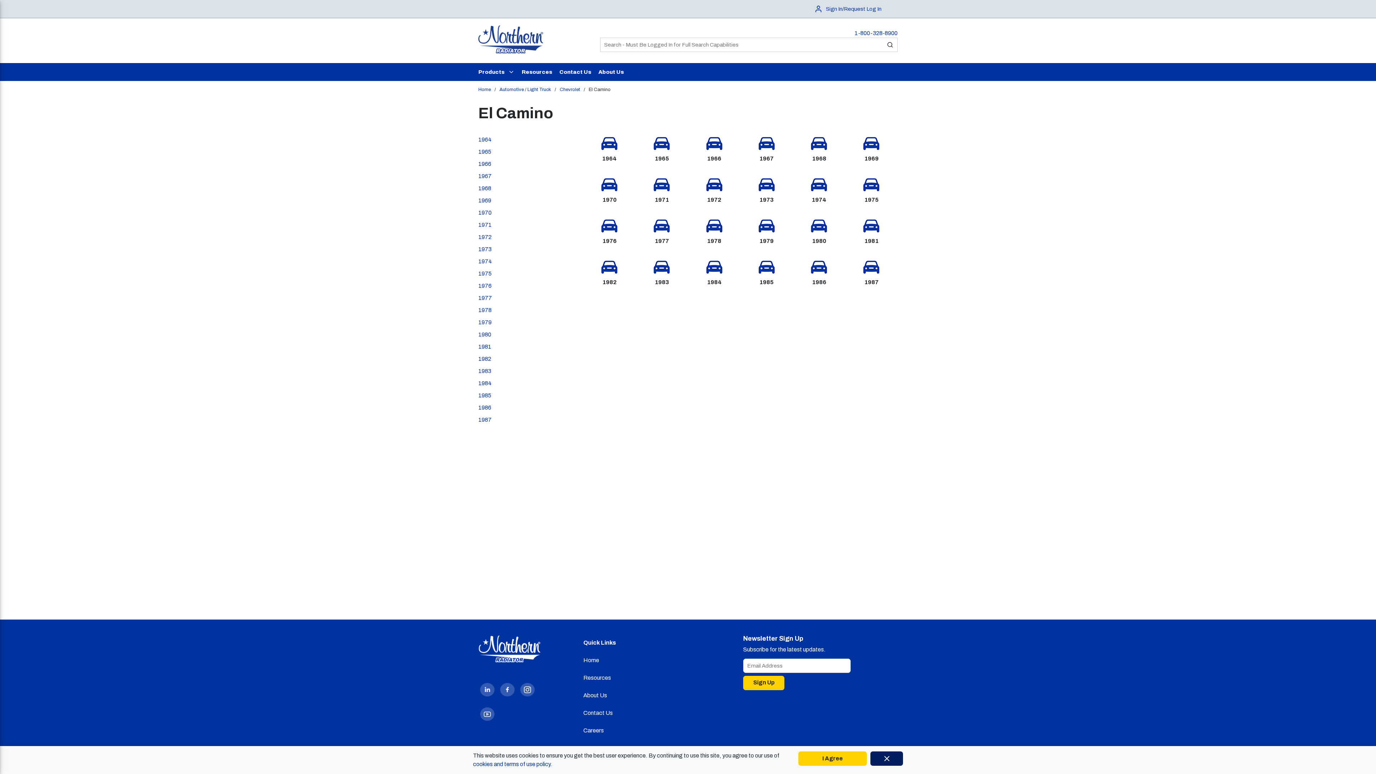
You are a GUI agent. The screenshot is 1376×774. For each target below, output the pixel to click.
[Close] (886, 758)
